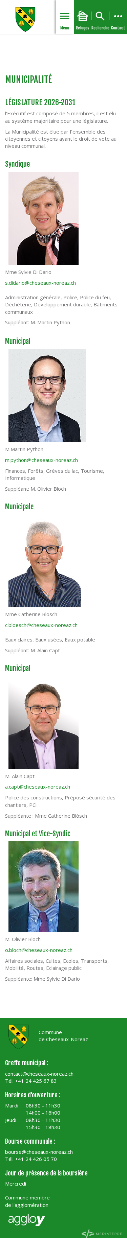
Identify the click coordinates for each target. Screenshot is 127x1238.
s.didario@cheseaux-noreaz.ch (40, 282)
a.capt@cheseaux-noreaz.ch (37, 786)
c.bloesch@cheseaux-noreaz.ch (41, 625)
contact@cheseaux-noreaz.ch (39, 1073)
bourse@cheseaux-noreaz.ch (39, 1151)
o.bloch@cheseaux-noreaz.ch (38, 950)
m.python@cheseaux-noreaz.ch (41, 460)
